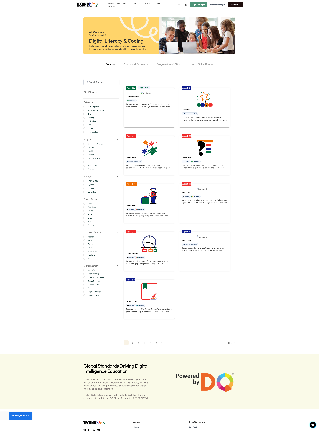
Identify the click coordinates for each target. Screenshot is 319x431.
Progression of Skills (168, 64)
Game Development (96, 281)
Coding (91, 117)
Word (90, 258)
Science (91, 169)
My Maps (91, 214)
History (91, 155)
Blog (158, 3)
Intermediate (93, 132)
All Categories (93, 107)
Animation (92, 288)
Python (91, 185)
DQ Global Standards (120, 398)
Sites (90, 218)
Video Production (95, 270)
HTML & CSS (93, 181)
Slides (90, 221)
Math (90, 162)
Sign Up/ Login (199, 5)
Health (90, 151)
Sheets (91, 225)
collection (92, 121)
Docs (90, 203)
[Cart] (186, 4)
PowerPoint (92, 251)
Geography (92, 147)
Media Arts (92, 165)
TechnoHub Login (217, 5)
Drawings (92, 207)
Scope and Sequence (136, 64)
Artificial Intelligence (96, 277)
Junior (90, 128)
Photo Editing (93, 274)
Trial (89, 114)
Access (91, 237)
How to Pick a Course (201, 64)
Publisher (91, 255)
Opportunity (110, 6)
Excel (90, 240)
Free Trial (193, 427)
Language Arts (94, 158)
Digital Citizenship (95, 292)
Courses (108, 3)
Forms (90, 211)
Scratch (91, 188)
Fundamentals (93, 285)
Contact (235, 5)
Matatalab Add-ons (96, 110)
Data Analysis (93, 295)
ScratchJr (92, 192)
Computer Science (95, 144)
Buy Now (146, 3)
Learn (135, 3)
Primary (91, 125)
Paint (90, 248)
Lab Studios (122, 3)
